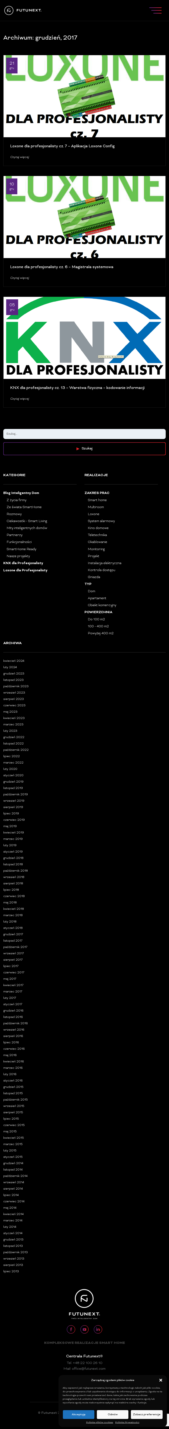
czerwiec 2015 (14, 1125)
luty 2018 (9, 922)
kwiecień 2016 (13, 1062)
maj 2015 (10, 1132)
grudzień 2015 (13, 1087)
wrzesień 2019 (13, 801)
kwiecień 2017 (13, 985)
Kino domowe (98, 528)
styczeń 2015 (13, 1157)
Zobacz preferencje (147, 1414)
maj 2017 (9, 979)
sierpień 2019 (13, 807)
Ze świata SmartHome (24, 507)
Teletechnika (97, 535)
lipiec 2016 (11, 1043)
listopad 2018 (13, 865)
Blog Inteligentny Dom (21, 493)
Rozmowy (14, 514)
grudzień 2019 (13, 782)
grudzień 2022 (13, 737)
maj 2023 (10, 712)
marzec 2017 (12, 992)
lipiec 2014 (11, 1195)
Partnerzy (14, 535)
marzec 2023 (13, 725)
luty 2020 (10, 769)
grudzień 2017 (13, 934)
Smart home (97, 500)
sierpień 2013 (13, 1265)
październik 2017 (15, 947)
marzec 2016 (13, 1068)
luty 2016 (9, 1074)
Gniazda (94, 577)
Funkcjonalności (19, 542)
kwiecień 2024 (13, 661)
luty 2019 (9, 845)
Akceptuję (79, 1414)
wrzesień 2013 (13, 1259)
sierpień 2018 (13, 884)
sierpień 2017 (13, 960)
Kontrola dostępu (101, 570)
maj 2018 (10, 903)
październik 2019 (15, 795)
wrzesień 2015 (13, 1106)
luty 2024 (10, 667)
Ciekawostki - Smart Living (27, 521)
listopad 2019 (13, 788)
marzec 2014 (12, 1221)
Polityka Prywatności (127, 1422)
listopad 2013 (13, 1246)
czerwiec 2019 (14, 820)
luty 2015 (9, 1151)
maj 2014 (9, 1208)
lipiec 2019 (11, 814)
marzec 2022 (13, 763)
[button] (161, 1380)
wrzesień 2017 (13, 954)
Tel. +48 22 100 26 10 (84, 1363)
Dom (91, 591)
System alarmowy (101, 521)
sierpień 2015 (13, 1113)
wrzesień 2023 (14, 693)
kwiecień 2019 (13, 833)
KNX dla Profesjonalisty (23, 563)
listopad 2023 (13, 680)
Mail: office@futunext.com (84, 1369)
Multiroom (96, 507)
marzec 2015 (13, 1144)
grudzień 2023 (13, 674)
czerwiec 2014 (14, 1202)
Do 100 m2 (96, 619)
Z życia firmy (16, 500)
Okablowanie (97, 542)
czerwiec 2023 (14, 706)
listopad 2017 (12, 941)
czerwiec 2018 (14, 896)
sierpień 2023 (13, 699)
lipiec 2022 (11, 756)
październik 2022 (16, 750)
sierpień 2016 (13, 1036)
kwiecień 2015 (13, 1138)
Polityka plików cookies (99, 1422)
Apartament (97, 598)
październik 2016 (15, 1023)
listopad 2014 (13, 1170)
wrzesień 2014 (13, 1182)
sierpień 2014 (13, 1189)
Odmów (113, 1414)
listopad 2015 (13, 1093)
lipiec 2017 (11, 966)
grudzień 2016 (13, 1011)
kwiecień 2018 (13, 909)
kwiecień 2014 (13, 1214)
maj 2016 (10, 1055)
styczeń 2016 (13, 1081)
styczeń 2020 (13, 775)
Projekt (93, 556)
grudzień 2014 (13, 1163)
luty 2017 (9, 998)
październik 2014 (15, 1176)
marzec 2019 (13, 839)
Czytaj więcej (19, 157)
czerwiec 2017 (13, 973)
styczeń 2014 (12, 1233)
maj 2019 (10, 826)
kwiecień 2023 (14, 718)
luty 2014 (9, 1227)
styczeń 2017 (12, 1004)
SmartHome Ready (21, 549)
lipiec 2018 (11, 890)
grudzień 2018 (13, 858)
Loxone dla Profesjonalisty (25, 570)
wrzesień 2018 (13, 877)
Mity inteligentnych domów (27, 528)
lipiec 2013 (11, 1272)
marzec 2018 (13, 915)
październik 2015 (15, 1100)
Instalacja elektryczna (104, 563)
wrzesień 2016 (13, 1030)
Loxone (93, 514)
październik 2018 (15, 871)
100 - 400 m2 (98, 626)
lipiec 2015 (11, 1119)
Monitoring (96, 549)
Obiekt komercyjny (102, 605)
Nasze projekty (18, 556)
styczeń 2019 (13, 852)
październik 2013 (15, 1252)
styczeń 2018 (13, 928)
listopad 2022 (13, 744)
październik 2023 (16, 686)
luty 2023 (10, 731)
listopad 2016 (13, 1017)
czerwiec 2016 (14, 1049)
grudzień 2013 (13, 1240)
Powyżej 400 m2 (101, 633)
